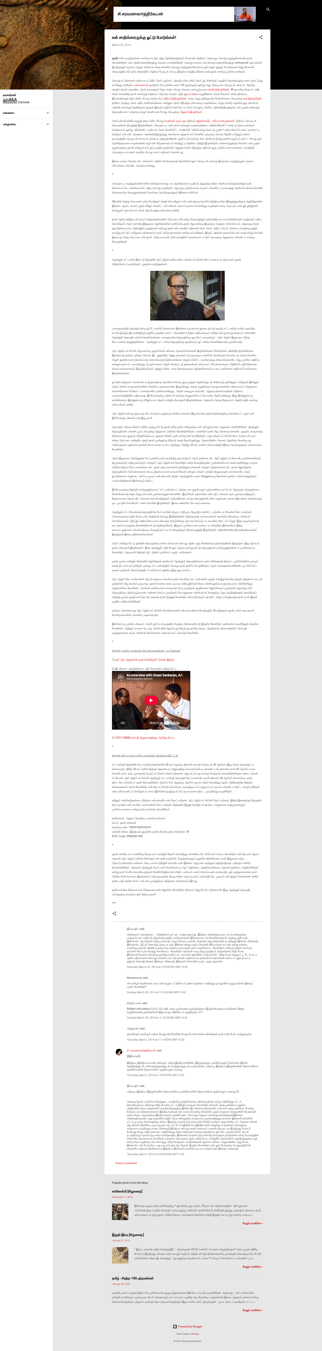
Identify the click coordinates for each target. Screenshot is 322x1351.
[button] (260, 38)
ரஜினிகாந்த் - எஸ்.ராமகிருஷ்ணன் (215, 121)
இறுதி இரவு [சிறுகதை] (128, 1235)
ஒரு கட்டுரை (191, 94)
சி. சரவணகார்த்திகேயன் (141, 1050)
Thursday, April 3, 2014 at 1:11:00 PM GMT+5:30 (155, 1039)
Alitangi (195, 1334)
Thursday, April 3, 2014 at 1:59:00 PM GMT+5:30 (155, 1075)
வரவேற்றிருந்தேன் (218, 89)
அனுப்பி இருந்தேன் (191, 112)
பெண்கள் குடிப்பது (174, 121)
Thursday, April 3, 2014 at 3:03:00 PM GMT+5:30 (155, 1154)
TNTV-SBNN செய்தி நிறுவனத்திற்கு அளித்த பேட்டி (145, 737)
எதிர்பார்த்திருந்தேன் (175, 98)
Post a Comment (126, 1163)
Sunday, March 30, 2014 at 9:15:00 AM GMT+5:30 (156, 992)
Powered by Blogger (189, 1326)
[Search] (268, 10)
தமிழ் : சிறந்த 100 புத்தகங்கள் (133, 1278)
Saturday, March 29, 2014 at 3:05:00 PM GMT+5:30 (157, 967)
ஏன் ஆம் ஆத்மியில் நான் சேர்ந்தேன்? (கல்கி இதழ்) (144, 659)
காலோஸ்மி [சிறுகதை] (127, 1191)
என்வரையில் (141, 85)
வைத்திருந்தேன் (252, 98)
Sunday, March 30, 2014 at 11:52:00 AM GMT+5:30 (157, 1017)
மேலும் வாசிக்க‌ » (253, 1223)
